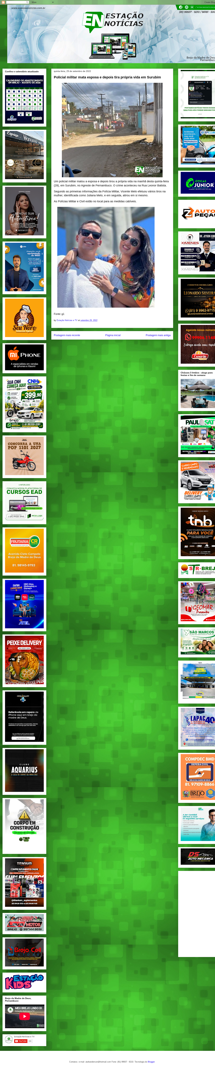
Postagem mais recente (67, 335)
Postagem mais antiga (158, 335)
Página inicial (113, 335)
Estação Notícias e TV (67, 320)
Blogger (151, 1062)
